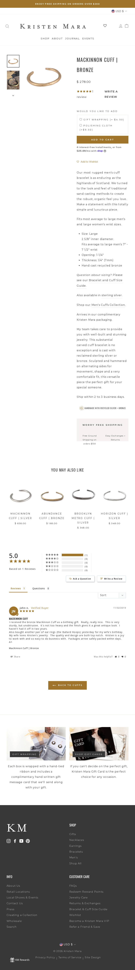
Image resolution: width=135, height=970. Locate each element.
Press (10, 909)
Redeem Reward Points (86, 891)
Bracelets (76, 851)
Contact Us (15, 903)
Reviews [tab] (16, 588)
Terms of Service (69, 957)
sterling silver (112, 295)
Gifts (72, 834)
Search (12, 926)
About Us (13, 885)
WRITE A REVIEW (111, 94)
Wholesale (14, 921)
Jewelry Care (78, 897)
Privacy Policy (45, 957)
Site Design (93, 957)
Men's (73, 857)
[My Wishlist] (104, 26)
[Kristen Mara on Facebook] (15, 840)
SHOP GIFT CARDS (89, 754)
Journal (72, 38)
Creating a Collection (22, 915)
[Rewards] (20, 960)
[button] (87, 162)
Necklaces (76, 839)
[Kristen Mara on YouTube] (21, 840)
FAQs (73, 885)
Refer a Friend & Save (84, 926)
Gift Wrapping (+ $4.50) (103, 119)
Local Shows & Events (22, 897)
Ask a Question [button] (82, 578)
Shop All (75, 863)
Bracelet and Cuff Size (106, 280)
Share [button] (16, 656)
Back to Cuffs (69, 685)
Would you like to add (97, 111)
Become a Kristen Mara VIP (89, 921)
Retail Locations (18, 891)
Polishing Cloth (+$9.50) (96, 127)
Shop (45, 38)
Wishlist (75, 915)
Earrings (75, 845)
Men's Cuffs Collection (108, 304)
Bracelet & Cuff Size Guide (88, 909)
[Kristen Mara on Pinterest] (28, 840)
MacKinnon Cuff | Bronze (24, 648)
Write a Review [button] (113, 578)
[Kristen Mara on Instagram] (9, 840)
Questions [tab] (38, 588)
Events (88, 38)
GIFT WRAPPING (24, 754)
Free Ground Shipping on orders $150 (90, 439)
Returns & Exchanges (85, 903)
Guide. (81, 285)
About (57, 38)
